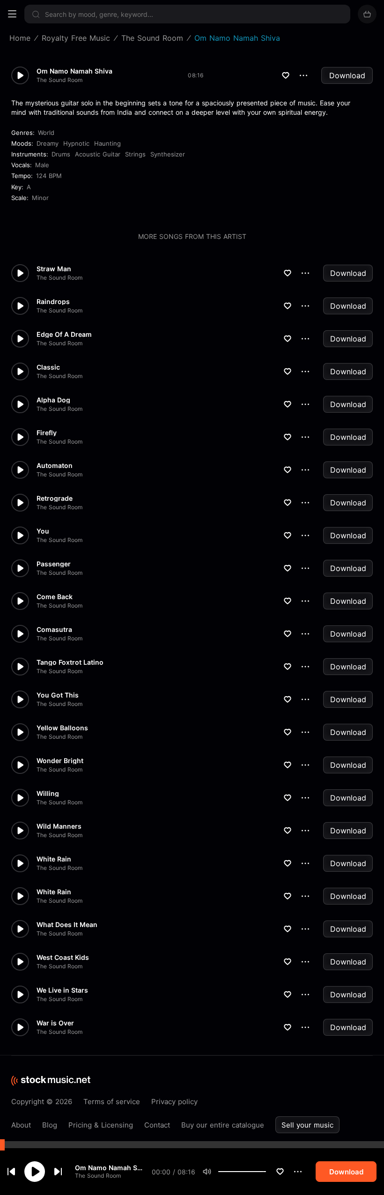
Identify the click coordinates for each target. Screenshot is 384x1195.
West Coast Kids (63, 957)
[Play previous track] (11, 1171)
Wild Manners (59, 826)
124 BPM (49, 175)
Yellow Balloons (62, 728)
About (21, 1125)
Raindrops (53, 301)
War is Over (55, 1023)
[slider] (266, 1171)
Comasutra (54, 629)
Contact (157, 1125)
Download (347, 75)
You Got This (58, 695)
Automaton (55, 465)
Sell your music (307, 1125)
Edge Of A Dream (64, 334)
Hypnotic (76, 143)
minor (40, 197)
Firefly (47, 433)
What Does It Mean (67, 924)
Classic (48, 367)
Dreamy (48, 143)
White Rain (54, 859)
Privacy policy (174, 1101)
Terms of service (111, 1101)
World (46, 132)
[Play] (34, 1171)
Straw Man (54, 269)
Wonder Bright (60, 760)
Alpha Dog (53, 400)
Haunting (107, 143)
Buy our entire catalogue (222, 1125)
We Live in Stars (62, 990)
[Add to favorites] (280, 1171)
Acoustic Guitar (97, 154)
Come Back (55, 597)
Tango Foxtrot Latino (70, 662)
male (42, 165)
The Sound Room (98, 1175)
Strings (135, 154)
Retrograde (55, 498)
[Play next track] (58, 1171)
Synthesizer (167, 154)
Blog (49, 1125)
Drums (61, 154)
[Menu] (12, 14)
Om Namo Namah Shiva (109, 1168)
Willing (48, 793)
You (43, 531)
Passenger (54, 564)
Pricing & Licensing (100, 1125)
